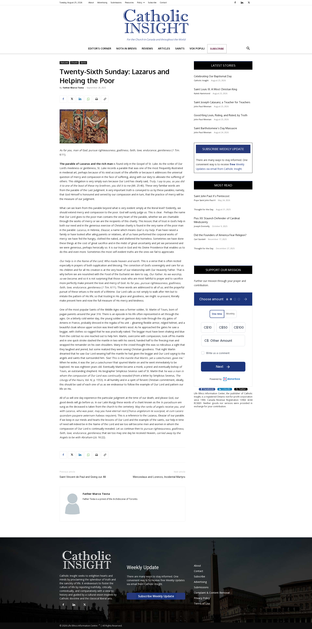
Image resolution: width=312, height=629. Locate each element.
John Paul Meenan (202, 106)
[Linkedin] (242, 2)
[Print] (96, 99)
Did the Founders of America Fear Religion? (220, 235)
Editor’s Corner (99, 48)
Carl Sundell (199, 239)
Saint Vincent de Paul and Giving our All (83, 477)
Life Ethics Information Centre (83, 625)
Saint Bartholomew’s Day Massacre (215, 128)
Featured (64, 62)
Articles (164, 48)
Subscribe (152, 2)
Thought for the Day (203, 209)
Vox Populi (197, 48)
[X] (249, 2)
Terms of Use (202, 603)
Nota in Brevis (126, 48)
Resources (129, 2)
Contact (163, 2)
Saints (180, 48)
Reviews (147, 48)
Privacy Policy (202, 598)
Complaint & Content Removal (212, 592)
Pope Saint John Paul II (204, 200)
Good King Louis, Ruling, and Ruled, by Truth (220, 115)
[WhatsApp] (88, 99)
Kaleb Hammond (202, 93)
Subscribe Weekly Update (223, 148)
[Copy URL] (104, 99)
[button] (248, 49)
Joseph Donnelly (202, 226)
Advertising (102, 2)
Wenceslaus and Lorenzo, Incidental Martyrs (159, 477)
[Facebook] (235, 2)
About (91, 2)
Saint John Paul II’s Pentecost (211, 196)
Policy (139, 2)
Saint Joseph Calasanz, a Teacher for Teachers (222, 102)
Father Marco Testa (73, 87)
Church (74, 62)
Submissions (116, 2)
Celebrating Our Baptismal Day (213, 76)
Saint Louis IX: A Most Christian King (215, 89)
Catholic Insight (201, 80)
